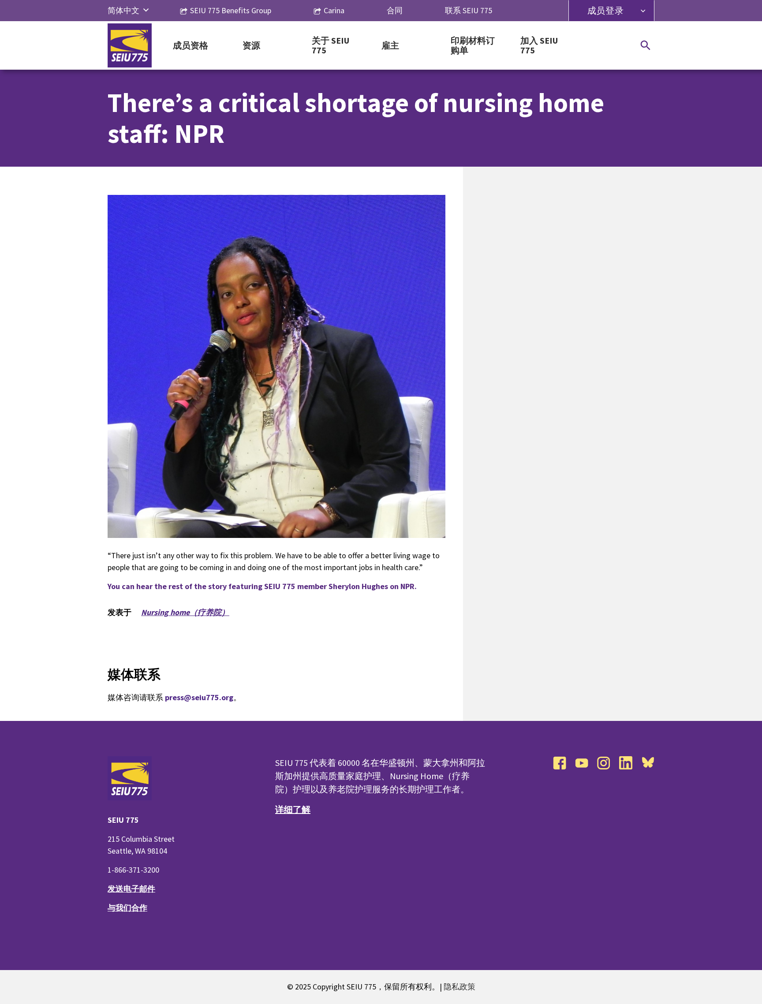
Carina (334, 10)
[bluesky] (647, 762)
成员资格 (190, 46)
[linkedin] (625, 762)
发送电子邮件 (131, 889)
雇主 (390, 46)
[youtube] (581, 762)
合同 (395, 10)
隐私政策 (459, 987)
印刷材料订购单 (473, 46)
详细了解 (292, 809)
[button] (146, 10)
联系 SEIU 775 (468, 10)
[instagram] (603, 762)
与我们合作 (127, 908)
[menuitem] (123, 10)
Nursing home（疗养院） (185, 612)
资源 (251, 46)
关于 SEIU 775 (330, 46)
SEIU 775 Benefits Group (230, 10)
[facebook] (559, 762)
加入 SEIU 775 (539, 46)
